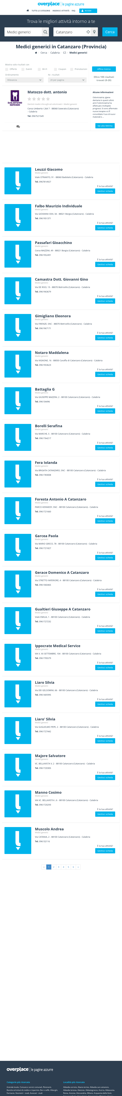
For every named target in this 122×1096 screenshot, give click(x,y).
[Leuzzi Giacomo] (18, 180)
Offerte (13, 69)
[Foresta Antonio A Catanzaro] (18, 510)
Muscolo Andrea (49, 828)
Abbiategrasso (92, 1090)
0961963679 (45, 291)
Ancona (72, 1093)
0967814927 (45, 181)
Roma (65, 1093)
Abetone (81, 1090)
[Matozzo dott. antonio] (14, 98)
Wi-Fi (44, 69)
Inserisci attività (61, 10)
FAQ (73, 10)
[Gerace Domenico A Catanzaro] (18, 584)
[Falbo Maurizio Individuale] (18, 217)
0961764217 (45, 438)
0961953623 (45, 364)
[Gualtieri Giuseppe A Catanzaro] (18, 620)
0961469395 (45, 694)
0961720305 (45, 768)
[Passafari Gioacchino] (18, 254)
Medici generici (70, 104)
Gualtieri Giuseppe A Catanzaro (62, 609)
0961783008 (45, 474)
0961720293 (45, 804)
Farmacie (10, 1093)
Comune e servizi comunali (31, 1087)
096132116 (44, 841)
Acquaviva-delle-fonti (102, 1093)
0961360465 (45, 584)
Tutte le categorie (41, 10)
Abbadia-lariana (69, 1090)
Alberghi (53, 1090)
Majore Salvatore (50, 755)
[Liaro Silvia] (18, 693)
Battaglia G (45, 389)
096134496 (44, 401)
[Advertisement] (55, 148)
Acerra (101, 1090)
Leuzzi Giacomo (49, 169)
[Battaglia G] (18, 400)
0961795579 (45, 658)
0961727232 (45, 621)
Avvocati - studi (36, 1093)
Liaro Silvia (44, 682)
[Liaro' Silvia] (18, 730)
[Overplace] (36, 52)
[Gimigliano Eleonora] (18, 327)
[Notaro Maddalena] (18, 364)
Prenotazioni (80, 69)
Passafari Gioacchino (53, 242)
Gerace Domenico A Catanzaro (62, 572)
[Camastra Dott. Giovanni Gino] (18, 290)
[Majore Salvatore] (18, 767)
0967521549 (38, 116)
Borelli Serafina (48, 425)
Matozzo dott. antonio (47, 91)
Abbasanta (109, 1090)
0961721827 (45, 548)
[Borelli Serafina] (18, 437)
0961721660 (45, 511)
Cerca (110, 31)
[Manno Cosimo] (18, 803)
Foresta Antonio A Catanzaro (60, 499)
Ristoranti (47, 1087)
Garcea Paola (46, 535)
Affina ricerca (104, 69)
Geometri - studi (22, 1093)
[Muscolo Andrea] (18, 840)
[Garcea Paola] (18, 547)
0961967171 (45, 328)
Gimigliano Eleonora (53, 315)
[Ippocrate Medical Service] (18, 657)
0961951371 (45, 218)
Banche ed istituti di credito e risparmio (23, 1090)
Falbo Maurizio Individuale (58, 205)
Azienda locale (13, 1087)
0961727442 (45, 731)
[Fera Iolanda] (18, 474)
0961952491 (45, 255)
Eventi (29, 69)
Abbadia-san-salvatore (99, 1087)
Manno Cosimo (48, 792)
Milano (90, 1093)
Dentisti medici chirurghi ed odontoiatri (45, 104)
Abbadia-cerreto (70, 1087)
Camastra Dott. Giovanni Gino (61, 279)
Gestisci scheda (105, 191)
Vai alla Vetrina (105, 125)
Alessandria (81, 1093)
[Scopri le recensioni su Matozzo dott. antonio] (18, 127)
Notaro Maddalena (52, 352)
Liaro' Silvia (45, 719)
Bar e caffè (44, 1090)
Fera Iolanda (46, 462)
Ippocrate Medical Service (57, 645)
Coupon (62, 69)
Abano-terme (83, 1087)
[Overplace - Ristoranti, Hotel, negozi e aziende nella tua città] (61, 4)
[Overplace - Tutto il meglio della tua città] (27, 11)
